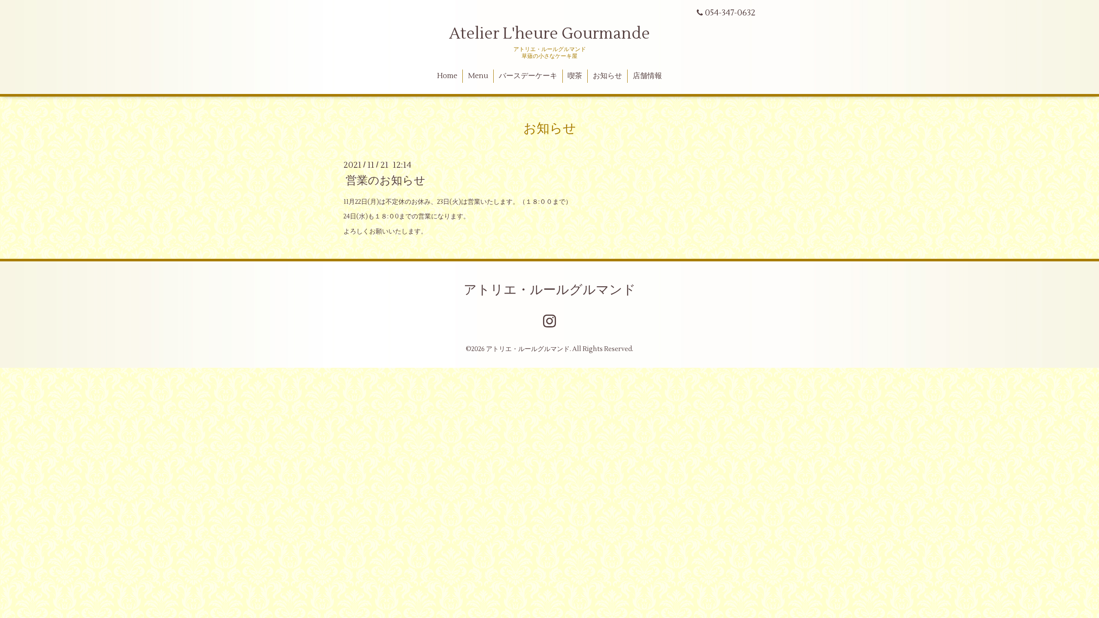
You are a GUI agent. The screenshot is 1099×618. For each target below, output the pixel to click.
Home (447, 76)
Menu (478, 76)
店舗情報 (647, 76)
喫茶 (575, 76)
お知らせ (607, 76)
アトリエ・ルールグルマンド (550, 290)
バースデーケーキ (528, 76)
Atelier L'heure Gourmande (549, 34)
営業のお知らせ (385, 180)
